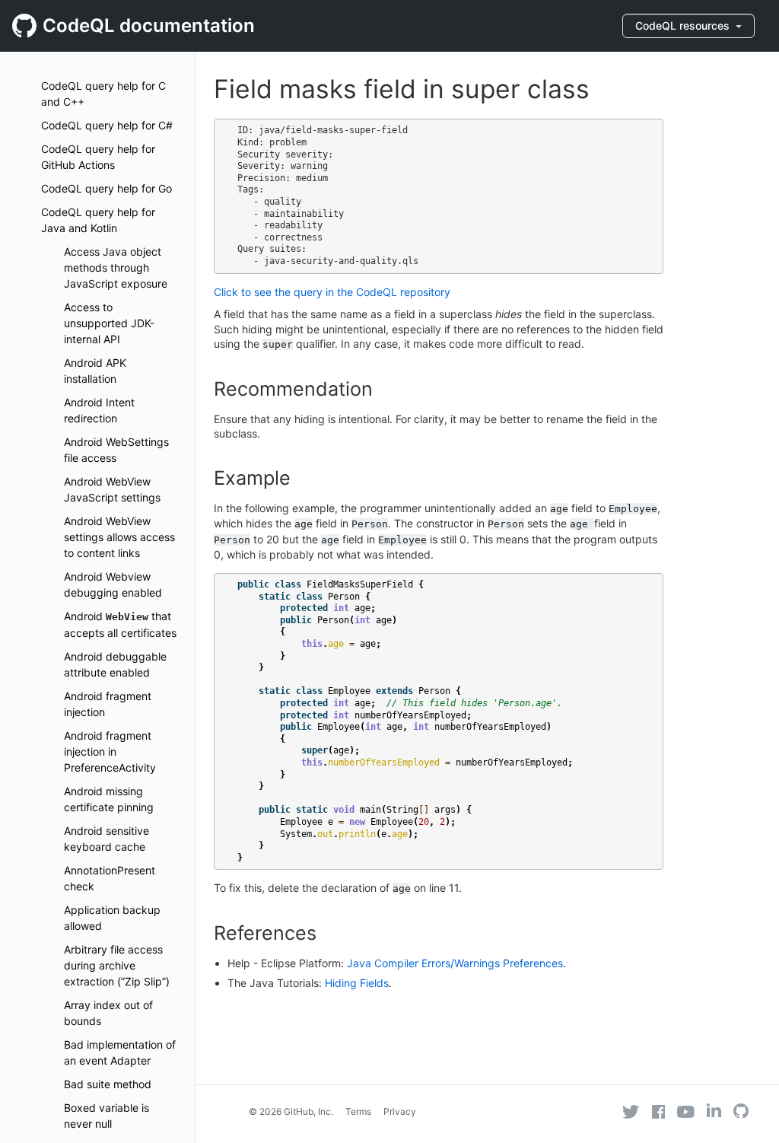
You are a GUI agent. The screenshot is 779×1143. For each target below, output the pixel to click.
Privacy (399, 1111)
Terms (358, 1111)
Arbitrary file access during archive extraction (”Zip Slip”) (117, 965)
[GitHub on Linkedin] (714, 1110)
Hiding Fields (357, 982)
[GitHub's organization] (741, 1113)
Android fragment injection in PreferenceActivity (110, 751)
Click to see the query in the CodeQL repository (332, 291)
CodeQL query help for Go (106, 188)
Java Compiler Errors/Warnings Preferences (455, 963)
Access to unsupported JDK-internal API (109, 323)
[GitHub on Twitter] (630, 1112)
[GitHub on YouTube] (686, 1112)
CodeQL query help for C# (107, 125)
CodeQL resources (684, 25)
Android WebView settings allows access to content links (119, 536)
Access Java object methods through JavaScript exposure (115, 267)
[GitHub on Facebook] (659, 1112)
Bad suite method (107, 1084)
